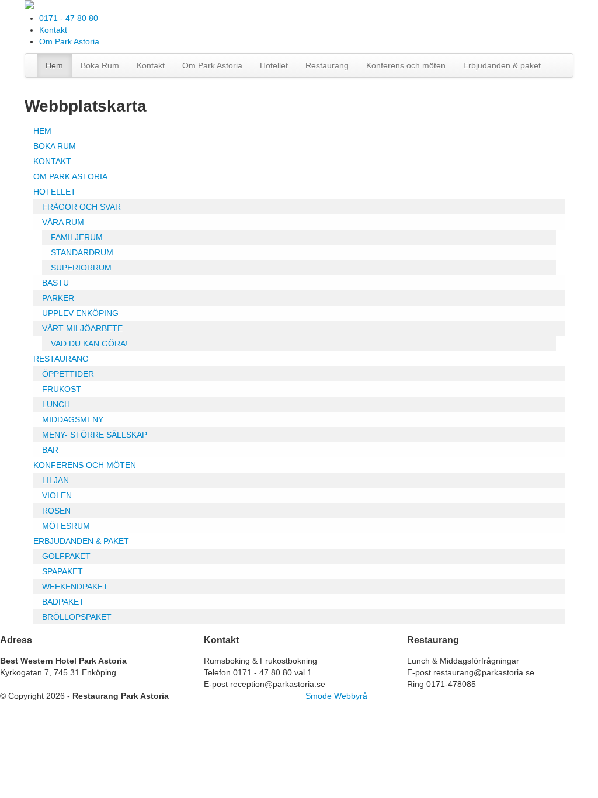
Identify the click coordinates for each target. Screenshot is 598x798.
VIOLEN (57, 495)
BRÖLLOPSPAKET (77, 617)
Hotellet (274, 65)
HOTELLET (54, 191)
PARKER (58, 298)
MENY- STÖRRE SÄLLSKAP (94, 434)
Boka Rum (100, 65)
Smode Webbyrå (336, 695)
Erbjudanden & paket (502, 65)
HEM (42, 131)
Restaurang (327, 65)
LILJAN (55, 480)
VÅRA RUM (63, 222)
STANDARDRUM (82, 252)
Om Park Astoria (69, 41)
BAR (50, 449)
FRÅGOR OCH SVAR (81, 206)
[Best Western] (29, 6)
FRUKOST (61, 389)
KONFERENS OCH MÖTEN (84, 465)
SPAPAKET (62, 571)
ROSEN (56, 510)
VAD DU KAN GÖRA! (89, 343)
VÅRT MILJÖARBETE (82, 328)
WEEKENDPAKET (75, 586)
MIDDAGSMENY (72, 419)
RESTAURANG (61, 358)
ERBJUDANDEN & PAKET (81, 541)
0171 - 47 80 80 (68, 18)
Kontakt (53, 29)
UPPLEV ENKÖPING (80, 313)
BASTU (55, 282)
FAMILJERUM (77, 237)
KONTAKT (52, 161)
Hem (54, 65)
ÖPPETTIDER (68, 374)
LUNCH (56, 404)
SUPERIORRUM (81, 267)
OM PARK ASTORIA (70, 176)
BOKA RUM (54, 146)
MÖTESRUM (66, 525)
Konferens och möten (406, 65)
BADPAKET (63, 601)
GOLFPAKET (66, 556)
